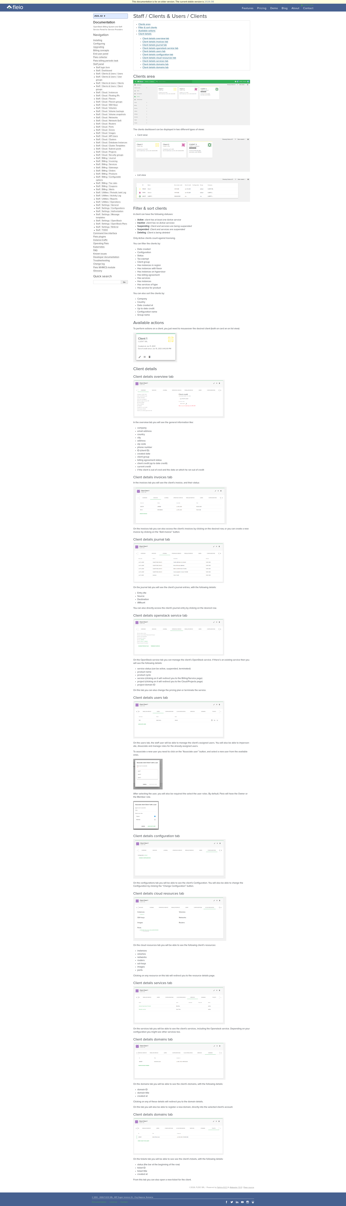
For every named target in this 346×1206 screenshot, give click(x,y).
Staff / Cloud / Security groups (109, 155)
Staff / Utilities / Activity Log (108, 196)
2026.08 (209, 2)
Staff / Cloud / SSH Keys (107, 105)
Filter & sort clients (147, 28)
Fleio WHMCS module (104, 267)
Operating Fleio (101, 243)
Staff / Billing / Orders (105, 171)
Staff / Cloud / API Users (107, 136)
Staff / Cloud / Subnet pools (108, 149)
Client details (145, 34)
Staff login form (103, 67)
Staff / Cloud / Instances (107, 92)
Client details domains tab (155, 64)
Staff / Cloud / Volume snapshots (111, 114)
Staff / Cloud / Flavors (105, 99)
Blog (285, 8)
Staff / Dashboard (104, 71)
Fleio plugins (99, 237)
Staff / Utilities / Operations (108, 202)
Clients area (144, 24)
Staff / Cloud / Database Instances (111, 143)
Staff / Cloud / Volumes (106, 108)
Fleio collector (100, 57)
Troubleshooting (101, 260)
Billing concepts (101, 50)
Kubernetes (99, 247)
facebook (226, 1202)
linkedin (237, 1202)
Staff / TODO (102, 230)
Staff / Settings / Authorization (109, 211)
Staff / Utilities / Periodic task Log (111, 193)
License (113, 1202)
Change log (99, 264)
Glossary (97, 271)
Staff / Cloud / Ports (105, 127)
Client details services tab (155, 61)
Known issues (100, 254)
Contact (308, 8)
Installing (97, 40)
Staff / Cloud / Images (106, 133)
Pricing (262, 8)
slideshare (253, 1202)
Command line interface (105, 233)
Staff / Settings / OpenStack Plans (111, 224)
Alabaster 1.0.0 (236, 1187)
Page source (249, 1187)
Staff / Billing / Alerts (105, 189)
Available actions (146, 31)
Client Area (308, 5)
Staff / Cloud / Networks (107, 118)
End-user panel (100, 54)
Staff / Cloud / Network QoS (108, 121)
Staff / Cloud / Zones (105, 130)
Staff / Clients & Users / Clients (110, 83)
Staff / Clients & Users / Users (109, 74)
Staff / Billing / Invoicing (106, 161)
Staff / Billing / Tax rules (106, 183)
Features (247, 8)
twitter (232, 1202)
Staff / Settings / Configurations (110, 208)
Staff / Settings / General (107, 205)
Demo (274, 8)
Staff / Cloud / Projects (106, 152)
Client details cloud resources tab (159, 58)
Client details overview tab (155, 38)
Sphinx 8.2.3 (222, 1187)
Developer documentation (106, 257)
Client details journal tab (154, 45)
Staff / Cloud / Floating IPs (107, 96)
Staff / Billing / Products (106, 174)
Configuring (99, 44)
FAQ (95, 250)
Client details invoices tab (155, 42)
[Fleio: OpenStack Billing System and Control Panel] (15, 7)
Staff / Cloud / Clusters (106, 139)
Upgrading (98, 47)
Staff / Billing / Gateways (107, 168)
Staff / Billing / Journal (106, 158)
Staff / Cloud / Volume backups (110, 111)
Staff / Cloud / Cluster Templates (110, 146)
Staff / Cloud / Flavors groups (109, 102)
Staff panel (98, 64)
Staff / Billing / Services (106, 164)
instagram (247, 1202)
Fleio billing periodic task (105, 61)
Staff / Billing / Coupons (106, 186)
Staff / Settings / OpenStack (109, 221)
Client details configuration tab (157, 55)
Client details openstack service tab (160, 48)
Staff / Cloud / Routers (106, 124)
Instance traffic (100, 240)
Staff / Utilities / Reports (106, 199)
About (295, 8)
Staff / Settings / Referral (107, 227)
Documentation (104, 22)
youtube (242, 1202)
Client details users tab (153, 51)
